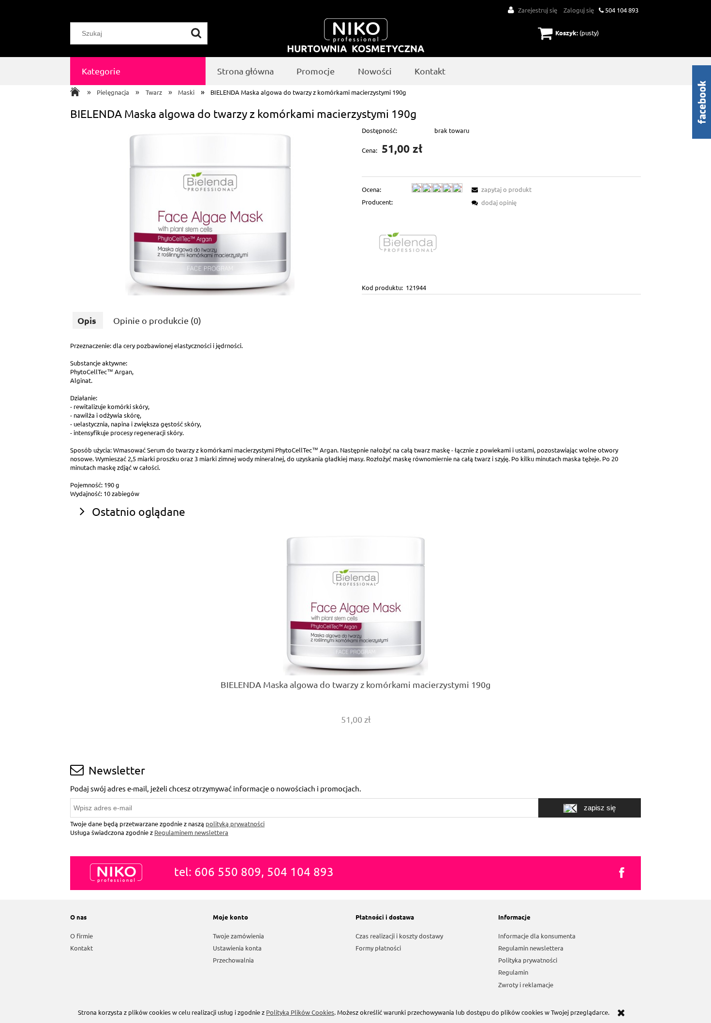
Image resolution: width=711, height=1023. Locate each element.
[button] (500, 189)
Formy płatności (378, 948)
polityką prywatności (235, 823)
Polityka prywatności (527, 960)
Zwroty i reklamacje (525, 984)
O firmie (81, 936)
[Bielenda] (412, 244)
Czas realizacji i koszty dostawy (399, 936)
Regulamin (513, 972)
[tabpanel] (355, 419)
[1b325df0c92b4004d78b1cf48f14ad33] (210, 210)
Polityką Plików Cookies (300, 1012)
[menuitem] (138, 71)
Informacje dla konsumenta (537, 936)
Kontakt (81, 948)
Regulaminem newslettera (191, 832)
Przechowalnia (233, 960)
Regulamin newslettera (530, 948)
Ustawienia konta (237, 948)
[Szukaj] (196, 33)
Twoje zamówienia (238, 936)
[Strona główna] (356, 36)
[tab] (87, 320)
